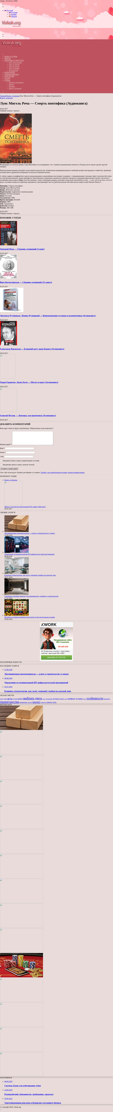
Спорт (7, 78)
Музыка (12, 86)
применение (23, 702)
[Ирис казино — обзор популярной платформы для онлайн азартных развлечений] (21, 1026)
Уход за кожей (14, 68)
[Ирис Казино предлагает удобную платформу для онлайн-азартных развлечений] (21, 952)
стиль (54, 702)
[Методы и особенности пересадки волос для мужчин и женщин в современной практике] (21, 927)
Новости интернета (16, 82)
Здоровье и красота (14, 61)
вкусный (15, 699)
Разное (11, 84)
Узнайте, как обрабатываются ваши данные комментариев (62, 472)
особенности (95, 698)
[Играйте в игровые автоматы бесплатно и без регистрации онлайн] (16, 615)
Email (2, 452)
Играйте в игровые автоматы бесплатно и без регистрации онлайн (29, 617)
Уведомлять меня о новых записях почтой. (19, 465)
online (5, 699)
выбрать (28, 698)
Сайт (2, 456)
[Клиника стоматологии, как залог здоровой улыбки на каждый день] (16, 573)
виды (9, 698)
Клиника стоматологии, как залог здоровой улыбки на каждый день (30, 575)
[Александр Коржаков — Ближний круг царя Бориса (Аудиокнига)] (8, 345)
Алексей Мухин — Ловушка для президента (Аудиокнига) (28, 415)
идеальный (48, 699)
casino (1, 699)
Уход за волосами (15, 63)
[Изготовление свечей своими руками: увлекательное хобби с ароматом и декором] (21, 853)
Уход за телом (14, 66)
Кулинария (9, 72)
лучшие (79, 698)
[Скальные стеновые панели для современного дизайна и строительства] (16, 594)
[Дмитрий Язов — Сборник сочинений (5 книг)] (8, 245)
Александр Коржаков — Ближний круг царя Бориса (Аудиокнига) (32, 349)
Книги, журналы (15, 88)
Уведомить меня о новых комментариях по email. (21, 461)
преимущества (9, 702)
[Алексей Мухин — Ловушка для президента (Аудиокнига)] (8, 411)
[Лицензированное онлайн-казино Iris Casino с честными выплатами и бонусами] (21, 1051)
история (56, 699)
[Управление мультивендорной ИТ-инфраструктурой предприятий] (16, 552)
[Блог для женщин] (12, 31)
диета (38, 698)
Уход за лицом (14, 65)
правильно (107, 699)
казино (61, 699)
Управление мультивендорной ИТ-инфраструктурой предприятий (29, 554)
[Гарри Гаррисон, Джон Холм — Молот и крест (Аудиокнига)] (7, 378)
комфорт (71, 698)
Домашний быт (11, 74)
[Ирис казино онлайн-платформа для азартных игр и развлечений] (21, 1001)
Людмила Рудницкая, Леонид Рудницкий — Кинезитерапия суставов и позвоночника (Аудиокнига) (48, 315)
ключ (65, 699)
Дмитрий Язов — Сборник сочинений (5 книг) (22, 249)
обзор (84, 699)
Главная (3, 96)
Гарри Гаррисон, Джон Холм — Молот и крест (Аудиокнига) (29, 382)
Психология (13, 70)
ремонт (30, 702)
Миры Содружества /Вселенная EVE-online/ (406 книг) (25, 507)
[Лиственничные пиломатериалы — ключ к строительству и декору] (16, 531)
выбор (20, 699)
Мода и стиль (10, 57)
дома (43, 699)
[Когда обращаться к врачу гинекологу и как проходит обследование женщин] (21, 878)
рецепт (36, 702)
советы (49, 702)
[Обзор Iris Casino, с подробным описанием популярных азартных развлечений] (21, 977)
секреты (43, 702)
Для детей (9, 76)
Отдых (7, 80)
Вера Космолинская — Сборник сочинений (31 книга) (26, 282)
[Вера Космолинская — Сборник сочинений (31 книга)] (8, 278)
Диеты (7, 59)
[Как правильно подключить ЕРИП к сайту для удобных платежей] (21, 902)
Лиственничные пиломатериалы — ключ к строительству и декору (29, 533)
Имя (2, 448)
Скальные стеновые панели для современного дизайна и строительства (31, 596)
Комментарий (6, 444)
